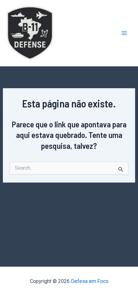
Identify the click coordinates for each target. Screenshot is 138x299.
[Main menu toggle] (124, 33)
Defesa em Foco (89, 281)
